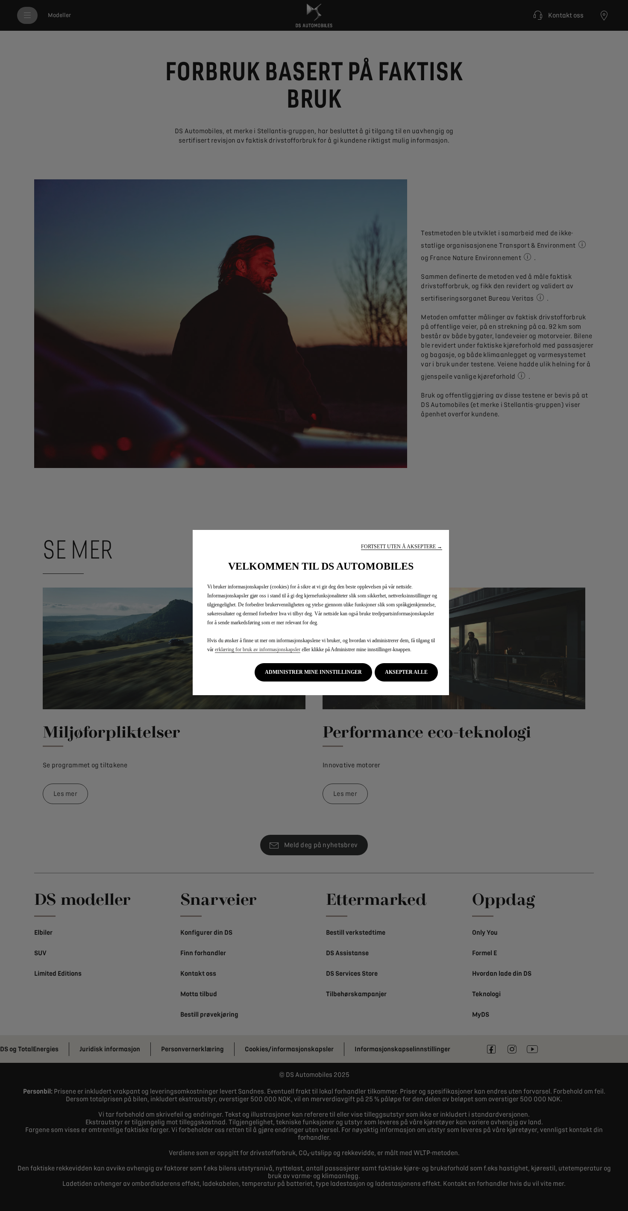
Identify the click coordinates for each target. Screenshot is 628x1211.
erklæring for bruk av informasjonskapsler (257, 649)
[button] (401, 547)
